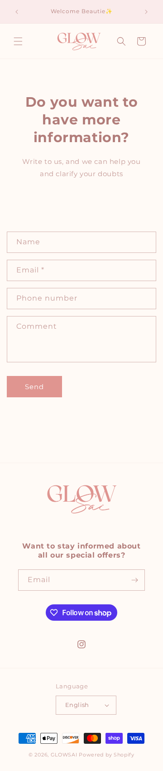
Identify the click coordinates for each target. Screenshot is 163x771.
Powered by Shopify (106, 754)
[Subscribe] (134, 580)
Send (34, 386)
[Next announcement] (146, 12)
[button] (18, 41)
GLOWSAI (64, 754)
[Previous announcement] (17, 12)
